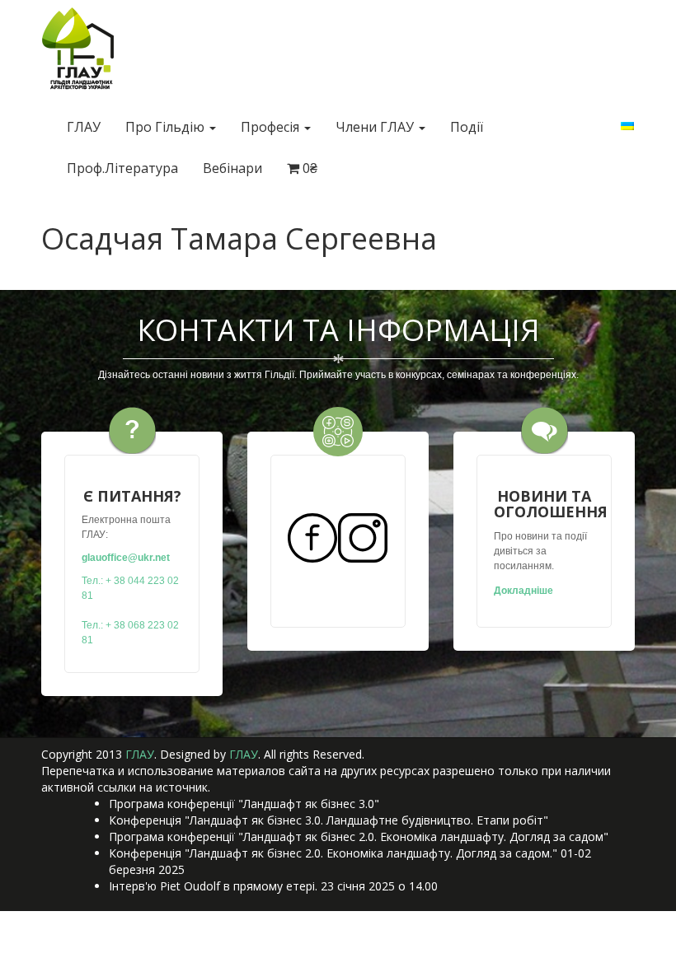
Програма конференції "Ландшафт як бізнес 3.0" (244, 803)
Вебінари (232, 168)
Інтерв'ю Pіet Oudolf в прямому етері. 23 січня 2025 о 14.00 (273, 886)
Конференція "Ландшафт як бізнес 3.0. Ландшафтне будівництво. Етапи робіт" (328, 820)
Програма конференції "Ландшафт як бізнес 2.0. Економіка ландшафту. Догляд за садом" (358, 836)
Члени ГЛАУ (376, 127)
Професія (272, 127)
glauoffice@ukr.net (126, 557)
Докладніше (523, 590)
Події (466, 127)
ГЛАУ (84, 127)
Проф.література (122, 168)
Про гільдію (166, 127)
